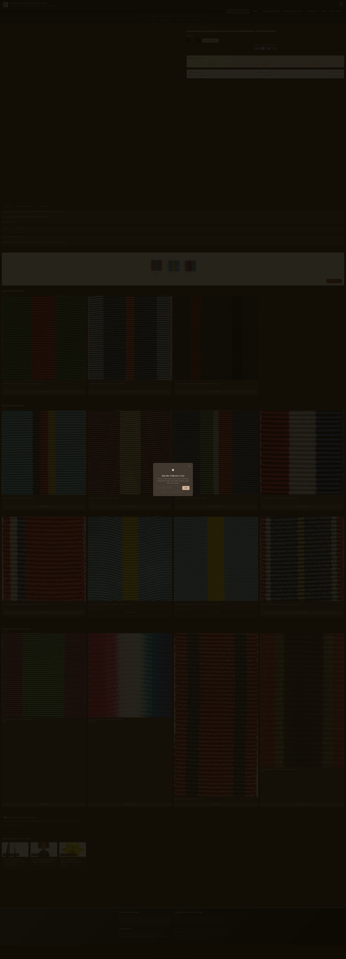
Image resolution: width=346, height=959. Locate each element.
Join (185, 488)
